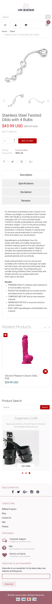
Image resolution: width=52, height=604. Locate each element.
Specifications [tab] (26, 183)
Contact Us (6, 518)
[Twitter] (12, 161)
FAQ (3, 522)
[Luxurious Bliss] (26, 7)
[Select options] (45, 371)
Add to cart (27, 141)
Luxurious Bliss (21, 150)
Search (45, 407)
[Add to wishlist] (5, 335)
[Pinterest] (38, 492)
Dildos (12, 31)
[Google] (30, 161)
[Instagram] (32, 492)
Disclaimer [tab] (26, 192)
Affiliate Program (9, 509)
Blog (4, 513)
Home (4, 31)
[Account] (16, 25)
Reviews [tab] (26, 200)
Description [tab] (26, 174)
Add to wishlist (9, 132)
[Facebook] (3, 161)
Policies (5, 526)
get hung (26, 466)
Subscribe (9, 584)
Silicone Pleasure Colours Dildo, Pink (21, 377)
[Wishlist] (26, 25)
